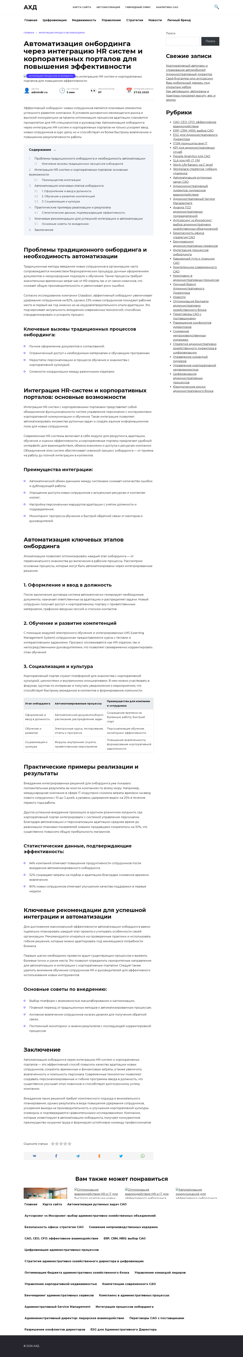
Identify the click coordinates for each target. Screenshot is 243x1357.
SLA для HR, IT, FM (186, 160)
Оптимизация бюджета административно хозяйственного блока (190, 306)
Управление (111, 20)
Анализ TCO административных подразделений (188, 212)
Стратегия (134, 20)
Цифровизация (55, 20)
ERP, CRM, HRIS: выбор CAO (193, 130)
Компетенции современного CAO (129, 1284)
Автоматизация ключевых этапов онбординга (69, 185)
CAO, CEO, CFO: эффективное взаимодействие (61, 1238)
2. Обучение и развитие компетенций (68, 196)
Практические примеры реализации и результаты (73, 207)
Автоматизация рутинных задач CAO (97, 1204)
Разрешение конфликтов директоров (55, 1329)
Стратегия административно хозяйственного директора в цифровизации (194, 348)
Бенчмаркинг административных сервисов (59, 1295)
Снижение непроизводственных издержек (189, 335)
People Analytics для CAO (191, 156)
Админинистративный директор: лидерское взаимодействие (190, 190)
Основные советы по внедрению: (65, 224)
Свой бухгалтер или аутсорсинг (189, 78)
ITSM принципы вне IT (190, 143)
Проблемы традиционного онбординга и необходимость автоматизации (90, 158)
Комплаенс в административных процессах (134, 1295)
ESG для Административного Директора (124, 1329)
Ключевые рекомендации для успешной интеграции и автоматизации (89, 218)
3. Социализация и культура (61, 201)
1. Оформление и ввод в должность (66, 191)
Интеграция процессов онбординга (51, 76)
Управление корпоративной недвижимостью (61, 1284)
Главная (31, 20)
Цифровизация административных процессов (188, 378)
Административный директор (189, 74)
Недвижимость (84, 20)
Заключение (44, 230)
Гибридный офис (138, 7)
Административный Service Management (57, 1306)
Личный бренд (179, 20)
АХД (30, 7)
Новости (155, 20)
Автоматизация (108, 7)
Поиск (171, 33)
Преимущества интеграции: (61, 180)
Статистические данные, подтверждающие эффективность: (83, 212)
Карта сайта (82, 7)
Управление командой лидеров (160, 1272)
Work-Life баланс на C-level (193, 164)
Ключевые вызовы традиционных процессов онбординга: (82, 163)
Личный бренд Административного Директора (188, 289)
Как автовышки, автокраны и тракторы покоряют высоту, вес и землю (191, 96)
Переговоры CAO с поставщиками (157, 1318)
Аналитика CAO (167, 7)
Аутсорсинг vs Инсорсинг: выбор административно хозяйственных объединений (195, 224)
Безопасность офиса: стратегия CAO (54, 1227)
